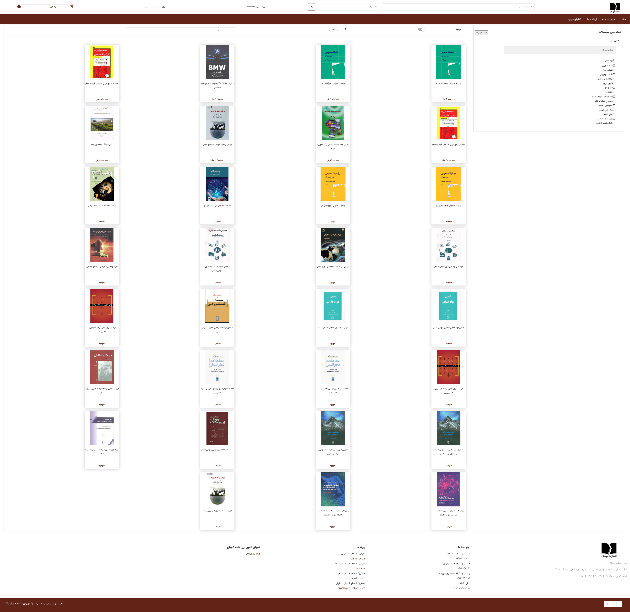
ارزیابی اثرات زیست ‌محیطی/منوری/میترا (333, 266)
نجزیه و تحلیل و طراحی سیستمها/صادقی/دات (101, 268)
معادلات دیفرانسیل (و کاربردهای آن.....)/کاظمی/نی (333, 390)
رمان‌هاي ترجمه (606, 105)
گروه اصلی (609, 60)
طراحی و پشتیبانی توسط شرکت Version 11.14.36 (34, 603)
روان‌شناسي (607, 114)
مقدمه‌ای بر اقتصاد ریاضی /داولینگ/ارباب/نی (217, 329)
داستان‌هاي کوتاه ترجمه (602, 96)
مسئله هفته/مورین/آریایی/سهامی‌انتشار (217, 449)
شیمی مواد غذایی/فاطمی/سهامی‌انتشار (448, 327)
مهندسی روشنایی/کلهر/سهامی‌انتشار (449, 266)
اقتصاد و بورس (606, 74)
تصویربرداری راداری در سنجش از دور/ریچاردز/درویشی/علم (448, 452)
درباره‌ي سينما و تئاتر (604, 100)
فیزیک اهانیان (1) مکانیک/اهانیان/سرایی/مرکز (102, 390)
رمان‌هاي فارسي (606, 109)
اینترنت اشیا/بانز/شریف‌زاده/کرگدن (217, 205)
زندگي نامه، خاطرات (604, 122)
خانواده (609, 91)
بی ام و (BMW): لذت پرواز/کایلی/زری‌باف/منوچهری (217, 85)
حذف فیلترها (481, 33)
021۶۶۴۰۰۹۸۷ (249, 7)
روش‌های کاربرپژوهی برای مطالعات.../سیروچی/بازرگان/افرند (449, 513)
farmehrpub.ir (357, 559)
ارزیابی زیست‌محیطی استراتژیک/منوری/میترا (333, 146)
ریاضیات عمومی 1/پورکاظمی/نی (448, 205)
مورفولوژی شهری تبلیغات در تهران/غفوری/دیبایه (101, 452)
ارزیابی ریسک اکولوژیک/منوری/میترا (217, 144)
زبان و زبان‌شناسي (605, 118)
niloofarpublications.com (351, 588)
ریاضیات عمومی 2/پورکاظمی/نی (448, 83)
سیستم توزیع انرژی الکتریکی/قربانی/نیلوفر (101, 83)
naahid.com (358, 578)
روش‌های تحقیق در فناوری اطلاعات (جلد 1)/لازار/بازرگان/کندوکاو (333, 513)
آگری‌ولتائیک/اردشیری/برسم (102, 144)
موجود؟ (458, 29)
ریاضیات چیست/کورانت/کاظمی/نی (102, 205)
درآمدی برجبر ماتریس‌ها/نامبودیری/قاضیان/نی (102, 329)
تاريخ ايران (608, 83)
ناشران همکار (609, 20)
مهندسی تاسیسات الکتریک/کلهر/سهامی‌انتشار (217, 268)
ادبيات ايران (607, 65)
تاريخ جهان (608, 87)
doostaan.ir (359, 569)
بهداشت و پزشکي (605, 78)
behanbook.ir (253, 554)
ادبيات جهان (607, 69)
